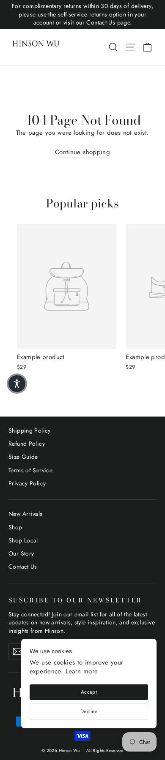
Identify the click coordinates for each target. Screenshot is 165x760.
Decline (88, 711)
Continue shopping (82, 152)
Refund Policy (26, 443)
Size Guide (23, 456)
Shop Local (23, 540)
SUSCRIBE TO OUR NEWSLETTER (75, 599)
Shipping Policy (29, 430)
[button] (17, 383)
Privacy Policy (27, 483)
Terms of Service (30, 470)
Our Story (21, 553)
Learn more (82, 671)
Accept (89, 692)
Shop (15, 527)
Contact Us (22, 566)
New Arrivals (25, 513)
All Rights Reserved (105, 750)
